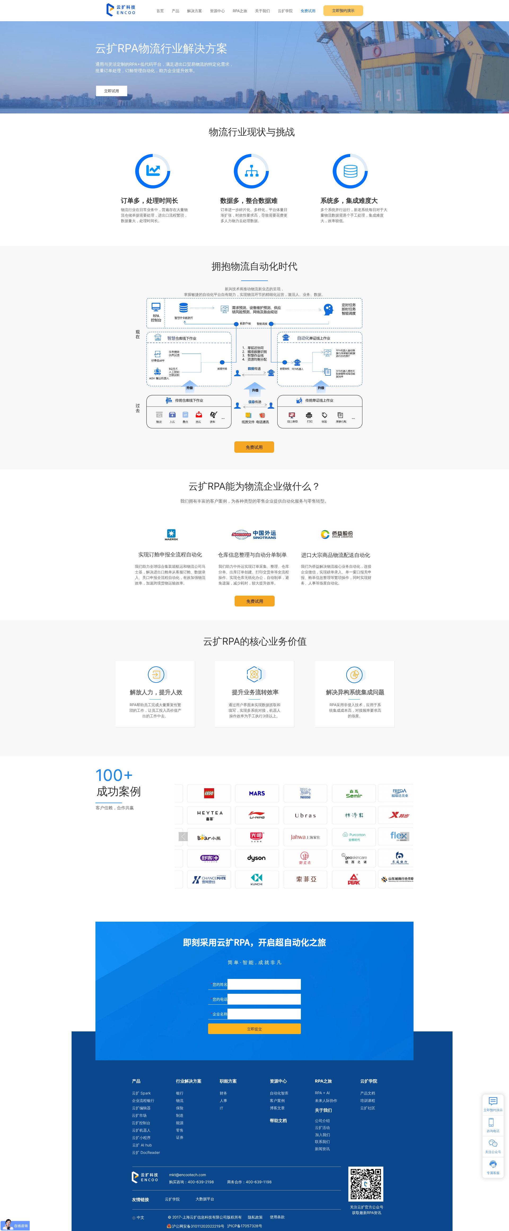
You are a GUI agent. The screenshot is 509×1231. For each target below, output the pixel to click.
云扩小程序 (141, 1137)
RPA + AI (322, 1093)
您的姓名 (220, 984)
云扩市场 (139, 1115)
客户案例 (277, 1100)
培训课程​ (367, 1100)
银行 (179, 1093)
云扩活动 (322, 1127)
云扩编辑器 (141, 1108)
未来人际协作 (326, 1100)
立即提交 (254, 1029)
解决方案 (194, 10)
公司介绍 (322, 1120)
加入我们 (322, 1134)
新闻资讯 (322, 1148)
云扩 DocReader (143, 1152)
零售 (179, 1130)
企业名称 (220, 1014)
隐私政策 (255, 1217)
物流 (179, 1100)
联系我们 (322, 1141)
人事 (223, 1100)
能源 (179, 1122)
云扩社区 (367, 1108)
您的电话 (220, 999)
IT (221, 1108)
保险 (179, 1108)
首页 (160, 10)
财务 (223, 1093)
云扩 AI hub (142, 1145)
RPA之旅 (240, 10)
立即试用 (111, 91)
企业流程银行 (143, 1100)
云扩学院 (285, 10)
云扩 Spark (141, 1093)
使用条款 (277, 1217)
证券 (179, 1137)
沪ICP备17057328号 (244, 1226)
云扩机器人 (141, 1130)
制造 (179, 1115)
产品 (175, 10)
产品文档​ (367, 1093)
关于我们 (262, 10)
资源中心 (217, 10)
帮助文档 (278, 1120)
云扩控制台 (141, 1122)
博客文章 (277, 1108)
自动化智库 (279, 1093)
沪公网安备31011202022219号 (198, 1226)
